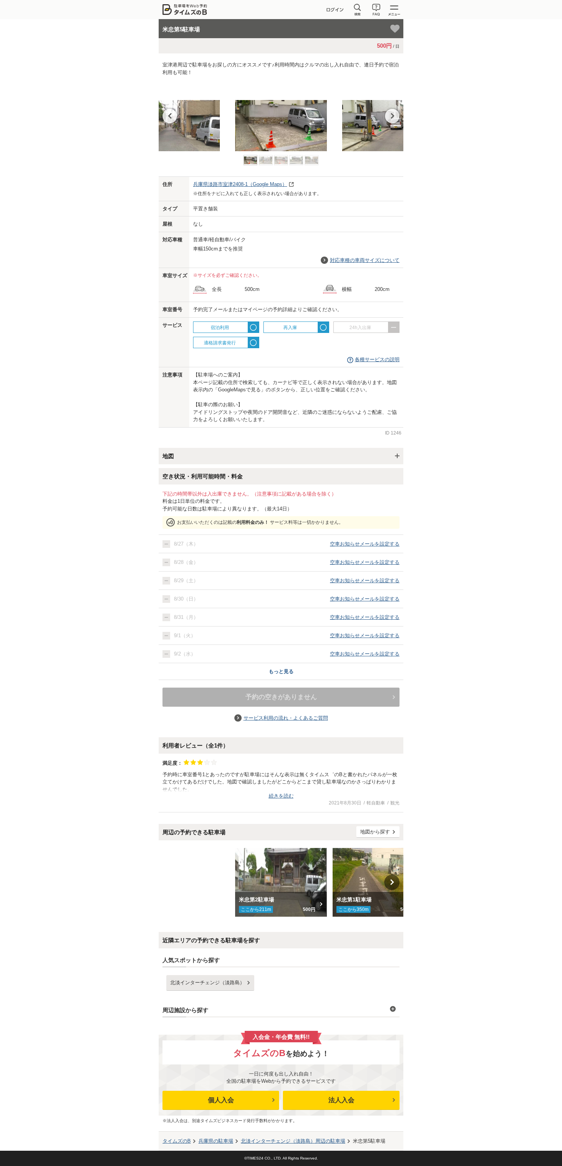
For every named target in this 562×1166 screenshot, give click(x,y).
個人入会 (221, 1100)
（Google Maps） (240, 184)
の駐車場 (215, 1141)
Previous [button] (169, 116)
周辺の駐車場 (293, 1141)
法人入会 (341, 1100)
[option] (281, 117)
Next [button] (392, 116)
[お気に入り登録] (395, 28)
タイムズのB (176, 1141)
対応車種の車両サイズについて (365, 260)
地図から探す (375, 832)
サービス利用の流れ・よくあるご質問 (286, 718)
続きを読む (281, 796)
